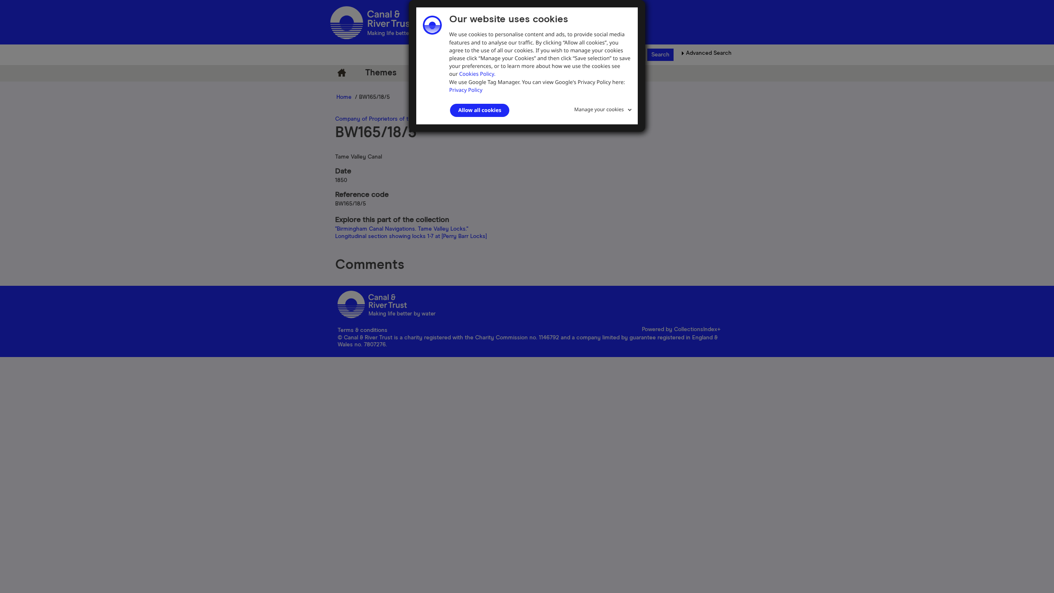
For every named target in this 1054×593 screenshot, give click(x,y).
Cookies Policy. (477, 73)
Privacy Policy (466, 89)
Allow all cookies (479, 110)
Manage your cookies (599, 109)
